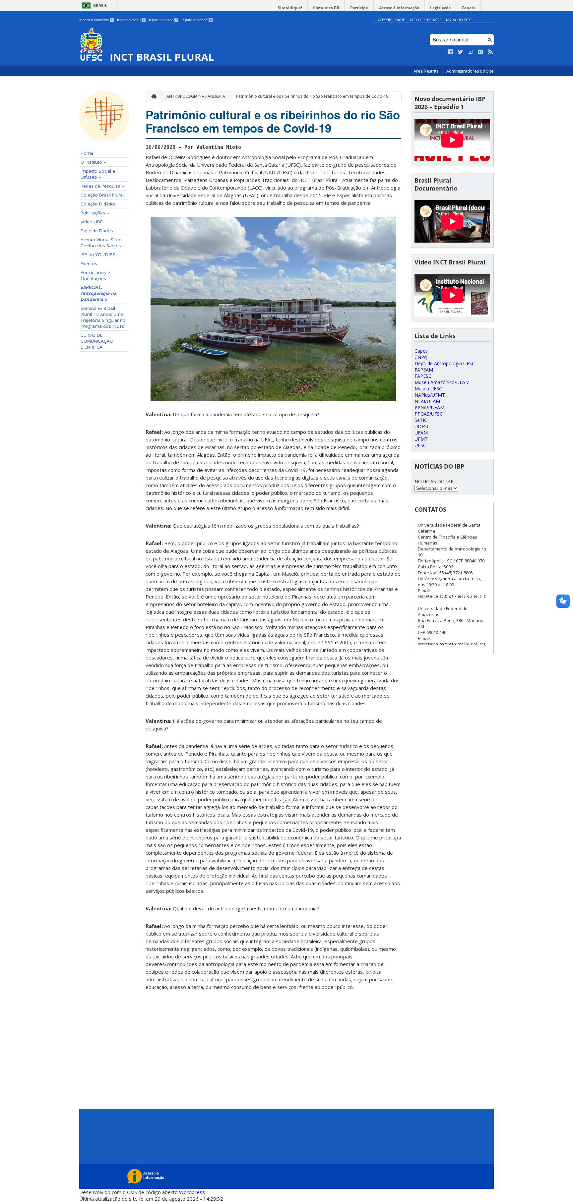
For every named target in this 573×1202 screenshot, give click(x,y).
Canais (468, 8)
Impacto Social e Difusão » (98, 174)
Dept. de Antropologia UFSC (444, 363)
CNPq (420, 357)
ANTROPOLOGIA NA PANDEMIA (195, 96)
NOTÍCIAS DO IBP (434, 481)
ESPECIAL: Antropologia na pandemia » (98, 293)
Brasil (100, 5)
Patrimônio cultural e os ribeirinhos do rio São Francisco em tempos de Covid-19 (312, 96)
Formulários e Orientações (95, 275)
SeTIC (420, 420)
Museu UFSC (428, 388)
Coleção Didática (98, 204)
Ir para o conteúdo (96, 20)
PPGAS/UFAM (429, 407)
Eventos (89, 263)
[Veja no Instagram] (480, 52)
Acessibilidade (391, 19)
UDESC (422, 426)
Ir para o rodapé (197, 20)
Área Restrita (427, 71)
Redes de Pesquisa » (102, 186)
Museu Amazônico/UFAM (442, 382)
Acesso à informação (399, 8)
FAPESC (422, 376)
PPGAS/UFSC (428, 414)
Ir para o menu (131, 20)
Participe (359, 8)
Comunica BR (326, 8)
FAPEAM (423, 370)
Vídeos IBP (92, 222)
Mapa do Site (458, 19)
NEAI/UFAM (427, 401)
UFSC (420, 445)
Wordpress (192, 1192)
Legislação (440, 8)
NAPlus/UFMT (429, 395)
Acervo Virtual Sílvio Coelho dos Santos (101, 243)
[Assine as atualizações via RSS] (490, 52)
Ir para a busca (163, 20)
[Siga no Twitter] (460, 52)
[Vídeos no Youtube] (470, 52)
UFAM (421, 432)
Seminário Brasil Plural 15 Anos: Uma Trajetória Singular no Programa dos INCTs (103, 317)
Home (87, 153)
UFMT (421, 439)
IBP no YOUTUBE (98, 255)
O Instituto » (93, 162)
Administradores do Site (470, 71)
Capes (421, 351)
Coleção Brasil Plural (102, 195)
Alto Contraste (425, 19)
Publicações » (95, 213)
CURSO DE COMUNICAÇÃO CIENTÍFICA (97, 341)
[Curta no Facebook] (450, 52)
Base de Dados (97, 231)
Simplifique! (290, 8)
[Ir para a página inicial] (152, 96)
